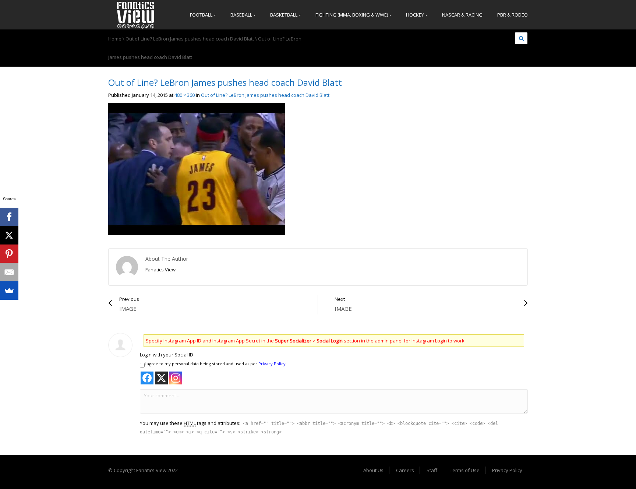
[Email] (9, 272)
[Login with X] (161, 378)
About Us (373, 470)
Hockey (415, 14)
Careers (405, 470)
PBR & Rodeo (512, 14)
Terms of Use (465, 470)
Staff (432, 470)
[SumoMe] (9, 290)
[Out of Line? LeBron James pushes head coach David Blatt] (196, 168)
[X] (9, 235)
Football (201, 14)
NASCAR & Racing (462, 14)
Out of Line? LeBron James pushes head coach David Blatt (190, 38)
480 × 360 (184, 95)
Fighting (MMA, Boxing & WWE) (352, 14)
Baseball (241, 14)
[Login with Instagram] (175, 378)
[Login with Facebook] (147, 378)
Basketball (284, 14)
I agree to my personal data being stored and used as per (215, 363)
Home (114, 38)
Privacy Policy (272, 363)
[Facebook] (9, 217)
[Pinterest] (9, 254)
